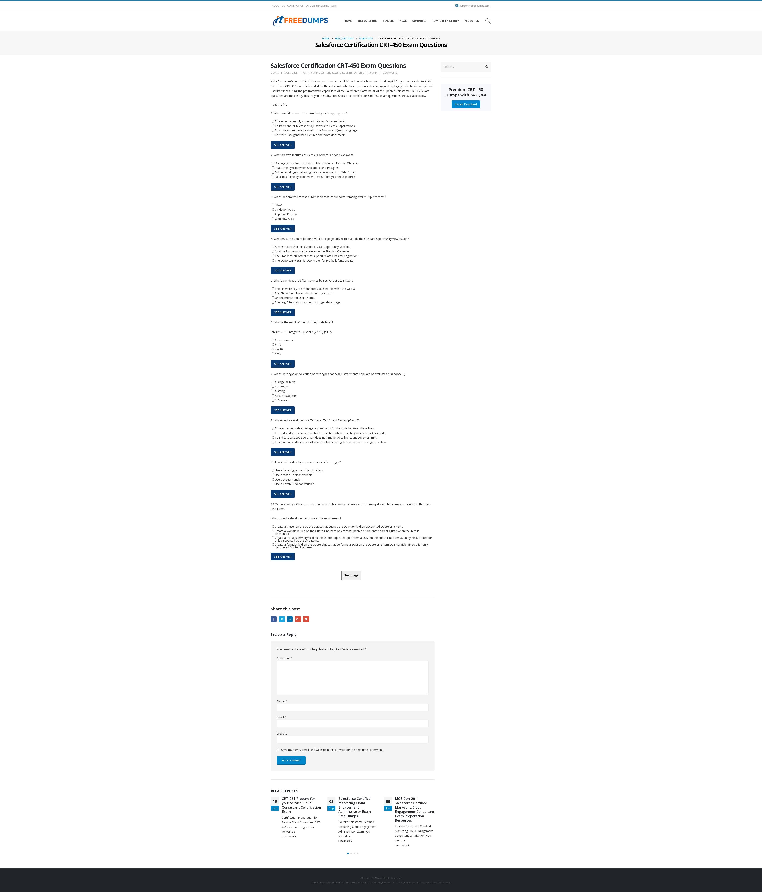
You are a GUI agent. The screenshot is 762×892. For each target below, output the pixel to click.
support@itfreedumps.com (474, 5)
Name (282, 701)
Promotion (471, 21)
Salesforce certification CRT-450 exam (354, 72)
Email (306, 619)
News (403, 21)
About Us (278, 5)
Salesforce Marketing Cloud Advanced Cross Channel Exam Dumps (413, 803)
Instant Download (466, 104)
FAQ (333, 5)
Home (348, 21)
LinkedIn (290, 619)
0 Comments (390, 72)
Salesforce (290, 72)
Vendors (388, 21)
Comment (284, 658)
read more (288, 841)
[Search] (486, 67)
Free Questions (367, 21)
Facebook (274, 619)
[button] (488, 21)
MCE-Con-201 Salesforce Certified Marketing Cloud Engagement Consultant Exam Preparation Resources (358, 809)
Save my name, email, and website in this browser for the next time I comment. (332, 750)
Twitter (282, 619)
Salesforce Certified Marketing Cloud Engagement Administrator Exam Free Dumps (298, 807)
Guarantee (419, 21)
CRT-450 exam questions (317, 72)
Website (282, 733)
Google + (298, 619)
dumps (275, 72)
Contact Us (295, 5)
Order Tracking (317, 5)
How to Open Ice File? (445, 21)
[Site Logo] (300, 21)
